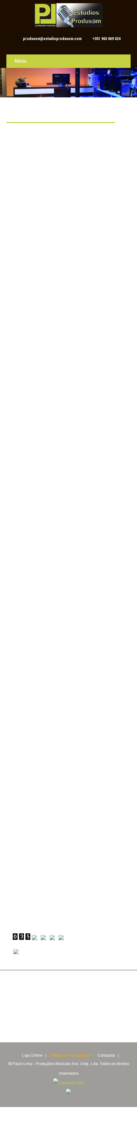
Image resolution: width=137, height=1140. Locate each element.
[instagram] (75, 1019)
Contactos (106, 1056)
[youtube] (89, 1019)
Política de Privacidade (70, 1056)
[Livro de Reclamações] (68, 1092)
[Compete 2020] (68, 1083)
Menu (20, 61)
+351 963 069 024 (106, 39)
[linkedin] (61, 1019)
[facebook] (48, 1019)
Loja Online (32, 1056)
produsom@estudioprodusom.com (52, 39)
